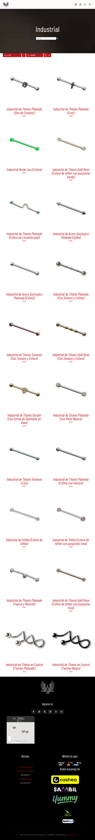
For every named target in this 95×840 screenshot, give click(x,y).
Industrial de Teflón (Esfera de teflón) (24, 542)
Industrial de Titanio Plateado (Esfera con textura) (71, 481)
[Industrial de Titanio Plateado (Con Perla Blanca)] (70, 370)
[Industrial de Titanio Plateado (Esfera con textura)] (70, 434)
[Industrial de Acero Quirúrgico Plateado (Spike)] (70, 189)
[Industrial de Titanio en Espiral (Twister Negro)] (70, 620)
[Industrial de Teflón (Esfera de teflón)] (24, 495)
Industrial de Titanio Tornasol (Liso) (24, 481)
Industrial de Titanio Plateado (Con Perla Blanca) (71, 417)
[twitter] (44, 711)
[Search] (85, 4)
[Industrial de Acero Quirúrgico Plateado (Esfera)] (24, 249)
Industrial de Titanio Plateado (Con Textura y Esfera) (71, 296)
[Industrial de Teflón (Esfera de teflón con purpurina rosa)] (70, 495)
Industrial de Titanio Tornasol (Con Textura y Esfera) (24, 356)
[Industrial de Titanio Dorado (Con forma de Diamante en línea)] (24, 370)
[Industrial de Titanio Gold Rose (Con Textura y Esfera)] (70, 310)
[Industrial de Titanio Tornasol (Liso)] (24, 434)
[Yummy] (65, 795)
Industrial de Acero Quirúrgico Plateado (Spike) (71, 235)
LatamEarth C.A (70, 835)
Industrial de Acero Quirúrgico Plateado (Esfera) (24, 296)
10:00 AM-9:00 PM (25, 783)
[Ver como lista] (49, 55)
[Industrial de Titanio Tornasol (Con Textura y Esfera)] (24, 310)
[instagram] (50, 711)
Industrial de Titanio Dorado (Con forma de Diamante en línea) (24, 419)
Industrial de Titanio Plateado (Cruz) (71, 111)
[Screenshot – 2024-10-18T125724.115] (67, 820)
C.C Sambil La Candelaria (25, 771)
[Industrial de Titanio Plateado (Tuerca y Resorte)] (24, 555)
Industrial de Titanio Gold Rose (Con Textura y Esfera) (70, 356)
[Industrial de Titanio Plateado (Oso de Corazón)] (24, 64)
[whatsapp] (56, 711)
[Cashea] (65, 776)
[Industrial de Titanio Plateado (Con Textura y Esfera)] (70, 249)
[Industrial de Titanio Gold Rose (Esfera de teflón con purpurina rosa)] (70, 555)
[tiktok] (39, 711)
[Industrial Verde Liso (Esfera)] (24, 124)
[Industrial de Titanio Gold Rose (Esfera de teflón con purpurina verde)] (70, 124)
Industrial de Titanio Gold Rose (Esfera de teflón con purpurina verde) (71, 173)
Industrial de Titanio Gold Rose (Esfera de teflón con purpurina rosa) (71, 604)
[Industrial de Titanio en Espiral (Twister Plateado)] (24, 620)
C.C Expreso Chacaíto (25, 767)
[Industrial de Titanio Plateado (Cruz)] (70, 64)
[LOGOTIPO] (6, 2)
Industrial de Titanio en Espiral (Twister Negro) (70, 666)
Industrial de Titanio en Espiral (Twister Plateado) (24, 666)
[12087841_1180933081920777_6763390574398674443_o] (65, 787)
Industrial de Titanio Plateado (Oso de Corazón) (24, 111)
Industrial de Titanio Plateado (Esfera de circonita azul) (24, 235)
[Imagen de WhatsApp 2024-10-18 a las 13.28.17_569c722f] (67, 810)
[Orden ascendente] (24, 55)
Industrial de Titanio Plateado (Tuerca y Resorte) (24, 602)
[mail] (61, 711)
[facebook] (33, 711)
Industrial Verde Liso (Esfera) (24, 169)
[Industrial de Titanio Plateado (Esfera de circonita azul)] (24, 189)
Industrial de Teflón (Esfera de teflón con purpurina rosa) (71, 542)
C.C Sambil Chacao (25, 779)
